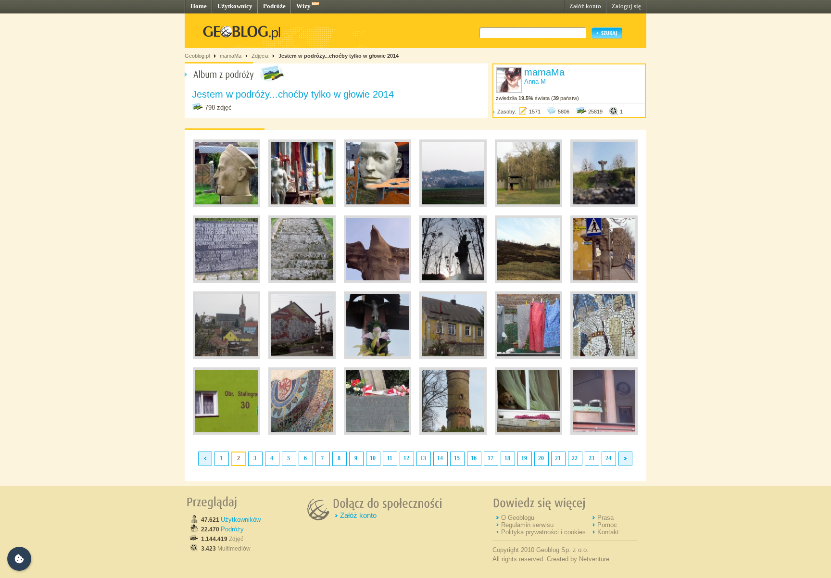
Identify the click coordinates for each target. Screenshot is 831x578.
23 (591, 458)
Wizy (303, 6)
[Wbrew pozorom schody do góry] (302, 281)
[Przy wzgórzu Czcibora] (528, 205)
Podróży (232, 529)
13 (423, 458)
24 (608, 458)
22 (575, 458)
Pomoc (607, 524)
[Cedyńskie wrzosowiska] (528, 281)
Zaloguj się (626, 6)
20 (541, 458)
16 (474, 458)
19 (524, 458)
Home (198, 6)
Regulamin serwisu (527, 524)
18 (507, 458)
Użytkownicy (234, 6)
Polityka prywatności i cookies (543, 532)
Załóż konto (585, 6)
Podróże (274, 6)
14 (440, 458)
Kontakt (608, 532)
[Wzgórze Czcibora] (604, 205)
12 (406, 458)
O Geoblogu (517, 517)
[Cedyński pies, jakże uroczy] (528, 433)
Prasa (605, 517)
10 (373, 458)
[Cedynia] (453, 205)
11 (389, 458)
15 (457, 458)
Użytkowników (241, 519)
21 (558, 458)
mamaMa (230, 56)
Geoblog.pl (197, 56)
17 (490, 458)
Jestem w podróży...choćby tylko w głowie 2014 (338, 56)
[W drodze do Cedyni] (226, 205)
